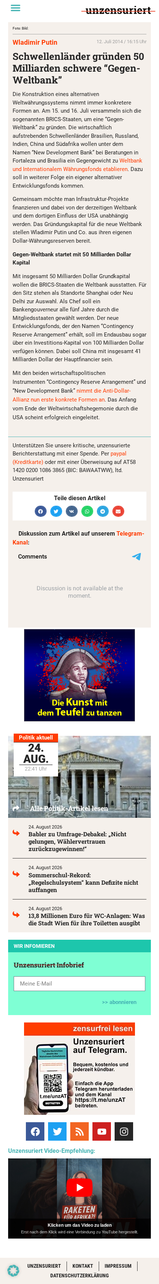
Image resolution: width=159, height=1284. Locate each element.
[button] (15, 8)
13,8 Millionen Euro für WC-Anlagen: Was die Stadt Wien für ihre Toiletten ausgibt (86, 919)
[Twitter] (57, 1131)
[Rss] (79, 1131)
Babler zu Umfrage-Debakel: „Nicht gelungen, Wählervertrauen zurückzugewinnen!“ (77, 841)
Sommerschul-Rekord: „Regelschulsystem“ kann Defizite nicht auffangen (83, 882)
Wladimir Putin (35, 42)
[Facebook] (35, 1131)
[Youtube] (101, 1131)
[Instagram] (124, 1131)
